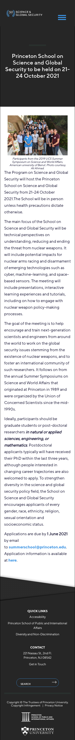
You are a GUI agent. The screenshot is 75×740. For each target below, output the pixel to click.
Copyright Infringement (25, 705)
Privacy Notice (54, 705)
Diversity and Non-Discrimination (37, 634)
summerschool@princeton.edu (37, 547)
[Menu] (62, 17)
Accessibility (37, 617)
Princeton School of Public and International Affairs (37, 626)
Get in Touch (37, 664)
